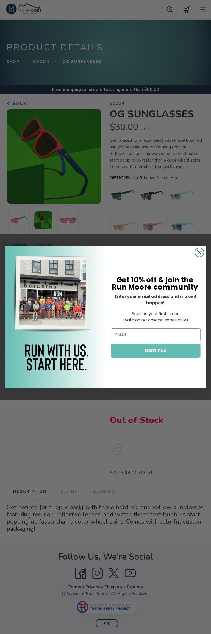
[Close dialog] (199, 252)
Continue (156, 350)
